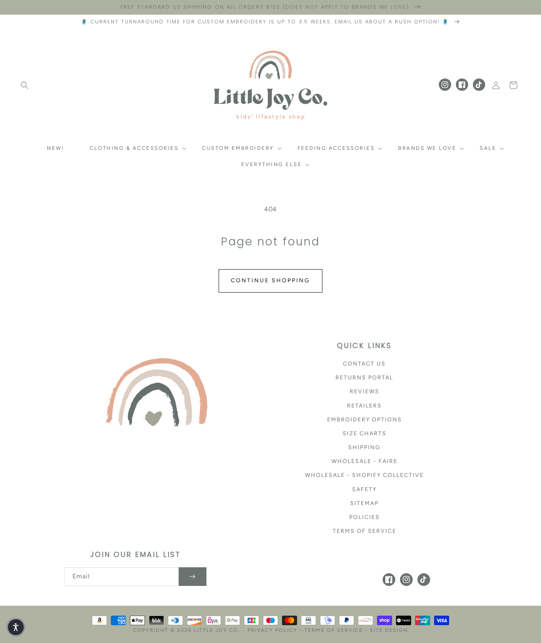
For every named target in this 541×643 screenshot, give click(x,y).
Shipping (364, 447)
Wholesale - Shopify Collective (364, 475)
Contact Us (364, 363)
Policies (364, 517)
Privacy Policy (272, 630)
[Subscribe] (192, 576)
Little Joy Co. (217, 630)
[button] (24, 85)
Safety (364, 489)
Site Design (389, 630)
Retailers (364, 405)
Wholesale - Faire (364, 461)
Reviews (364, 391)
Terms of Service (364, 531)
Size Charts (365, 433)
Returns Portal (364, 377)
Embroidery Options (364, 419)
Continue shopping (270, 280)
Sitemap (364, 503)
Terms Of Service (334, 630)
